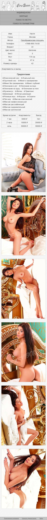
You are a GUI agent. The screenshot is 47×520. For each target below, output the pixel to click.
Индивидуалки (23, 13)
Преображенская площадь (32, 40)
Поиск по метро (23, 20)
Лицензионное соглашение (11, 518)
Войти (41, 518)
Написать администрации (29, 518)
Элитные (23, 16)
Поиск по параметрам (23, 24)
